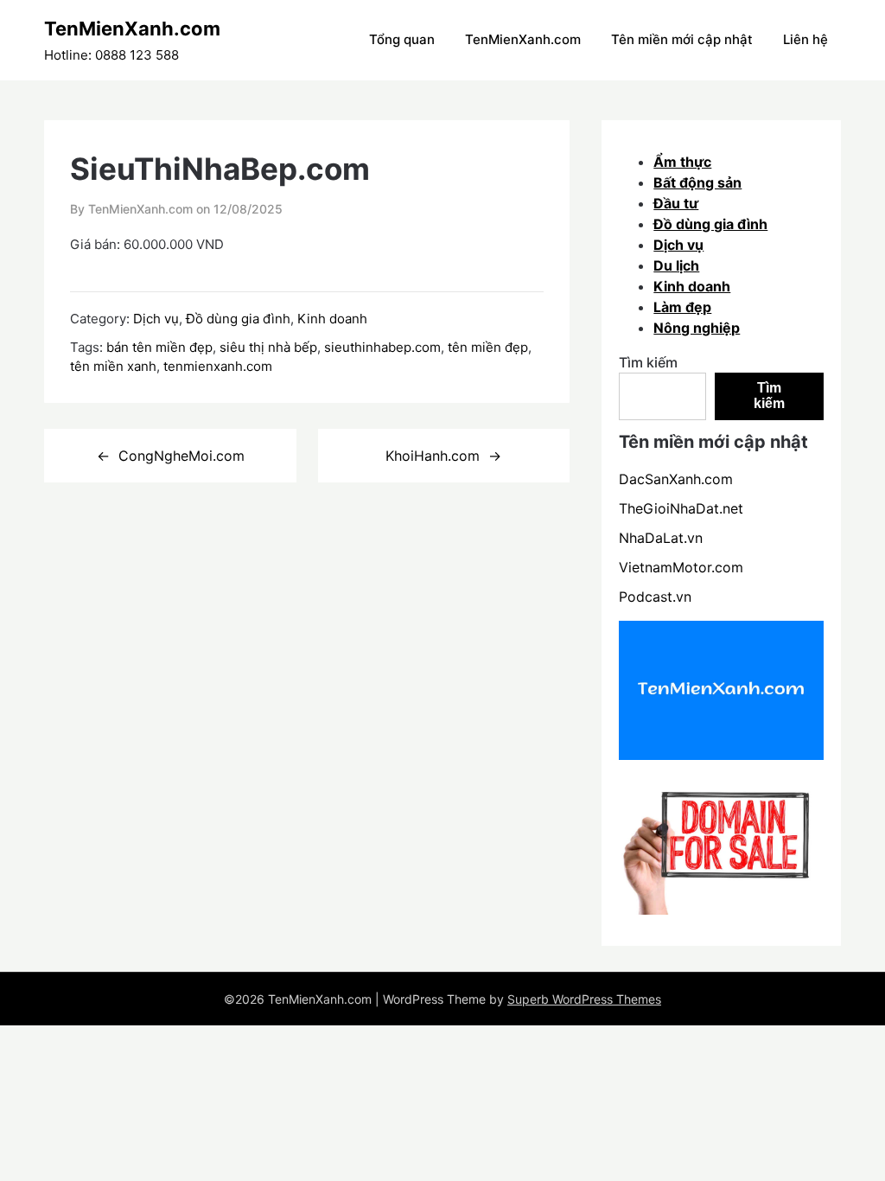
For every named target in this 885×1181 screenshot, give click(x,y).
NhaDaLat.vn (661, 537)
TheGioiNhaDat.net (681, 508)
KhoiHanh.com (432, 455)
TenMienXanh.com (132, 28)
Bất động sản (697, 182)
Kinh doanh (332, 318)
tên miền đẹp (488, 347)
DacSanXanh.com (676, 479)
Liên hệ (805, 39)
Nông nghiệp (696, 327)
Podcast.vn (655, 596)
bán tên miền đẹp (159, 347)
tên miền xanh (113, 366)
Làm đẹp (682, 307)
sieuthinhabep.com (382, 347)
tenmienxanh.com (217, 366)
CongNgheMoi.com (181, 455)
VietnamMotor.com (681, 567)
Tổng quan (402, 39)
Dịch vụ (156, 318)
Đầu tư (675, 203)
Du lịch (676, 265)
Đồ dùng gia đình (238, 318)
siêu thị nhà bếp (268, 347)
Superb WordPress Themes (584, 999)
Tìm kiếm (648, 362)
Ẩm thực (682, 161)
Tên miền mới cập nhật (682, 39)
